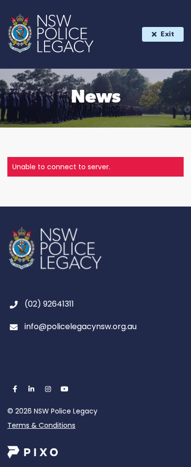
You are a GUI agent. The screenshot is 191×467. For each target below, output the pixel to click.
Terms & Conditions (41, 425)
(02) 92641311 (49, 304)
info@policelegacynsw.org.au (80, 326)
